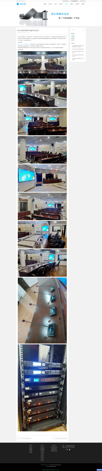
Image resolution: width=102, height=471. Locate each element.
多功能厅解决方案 (54, 449)
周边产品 (42, 456)
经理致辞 (30, 448)
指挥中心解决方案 (54, 451)
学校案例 (72, 38)
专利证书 (30, 451)
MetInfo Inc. (58, 469)
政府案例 (72, 35)
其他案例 (72, 40)
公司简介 (30, 447)
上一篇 (24, 438)
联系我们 (82, 3)
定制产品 (42, 460)
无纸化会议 (42, 447)
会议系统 (42, 451)
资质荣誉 (30, 452)
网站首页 (45, 3)
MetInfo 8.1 (48, 469)
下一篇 (60, 438)
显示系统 (42, 454)
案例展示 (66, 3)
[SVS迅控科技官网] (21, 3)
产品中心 (55, 3)
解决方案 (60, 3)
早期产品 (42, 458)
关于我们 (50, 3)
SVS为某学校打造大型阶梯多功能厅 (78, 49)
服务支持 (77, 3)
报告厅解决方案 (54, 448)
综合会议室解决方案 (54, 447)
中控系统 (42, 452)
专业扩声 (42, 453)
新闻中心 (71, 3)
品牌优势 (30, 449)
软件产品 (42, 457)
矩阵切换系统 (42, 449)
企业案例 (72, 36)
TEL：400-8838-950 (68, 446)
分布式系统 (42, 448)
